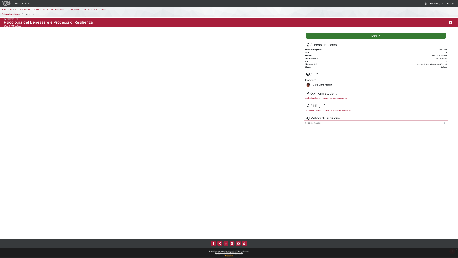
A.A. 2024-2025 (90, 9)
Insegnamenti (75, 9)
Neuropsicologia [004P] (60, 9)
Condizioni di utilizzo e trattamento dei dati (229, 253)
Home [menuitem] (17, 3)
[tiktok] (244, 243)
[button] (436, 3)
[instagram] (232, 243)
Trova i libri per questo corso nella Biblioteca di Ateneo (328, 110)
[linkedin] (226, 243)
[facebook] (213, 243)
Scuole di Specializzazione (26, 9)
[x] (219, 243)
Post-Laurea (7, 9)
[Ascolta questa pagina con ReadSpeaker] (426, 3)
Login (451, 3)
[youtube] (238, 243)
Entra (374, 35)
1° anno (102, 9)
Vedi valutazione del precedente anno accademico (326, 98)
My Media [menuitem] (26, 3)
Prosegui (229, 256)
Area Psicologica (41, 9)
